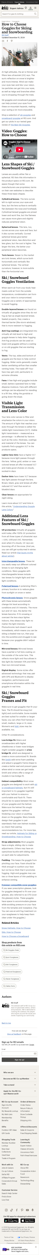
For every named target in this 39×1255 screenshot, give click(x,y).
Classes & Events (27, 1149)
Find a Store (6, 1196)
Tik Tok (11, 1210)
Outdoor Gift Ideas (9, 1130)
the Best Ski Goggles (20, 125)
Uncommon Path (27, 1152)
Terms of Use (8, 1237)
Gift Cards (6, 1133)
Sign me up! (19, 1060)
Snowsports (15, 21)
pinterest (22, 1210)
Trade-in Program (8, 1158)
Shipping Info (25, 1120)
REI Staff (5, 35)
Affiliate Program (8, 1178)
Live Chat (5, 1200)
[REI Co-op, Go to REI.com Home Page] (4, 8)
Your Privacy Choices (27, 1237)
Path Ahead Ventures (28, 1155)
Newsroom (24, 1177)
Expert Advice (17, 8)
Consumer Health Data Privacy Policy (19, 1243)
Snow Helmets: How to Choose (16, 928)
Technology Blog (27, 1180)
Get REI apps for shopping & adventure (19, 1216)
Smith (8, 759)
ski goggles (25, 115)
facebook (17, 1210)
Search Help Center (9, 1193)
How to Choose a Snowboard (15, 936)
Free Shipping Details (28, 1133)
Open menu (35, 8)
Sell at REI (5, 1174)
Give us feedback (14, 1034)
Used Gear (6, 1155)
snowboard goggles (11, 118)
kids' (17, 726)
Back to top (6, 1023)
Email (3, 1049)
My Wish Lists (7, 1114)
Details (31, 1045)
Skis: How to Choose (11, 932)
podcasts (32, 1210)
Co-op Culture (7, 1171)
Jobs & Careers (8, 1168)
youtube (27, 1210)
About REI (24, 1168)
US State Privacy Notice (26, 1240)
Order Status (25, 1105)
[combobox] (19, 13)
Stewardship (25, 1184)
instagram (6, 1210)
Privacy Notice (9, 1240)
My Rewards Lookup (10, 1111)
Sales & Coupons (27, 1130)
